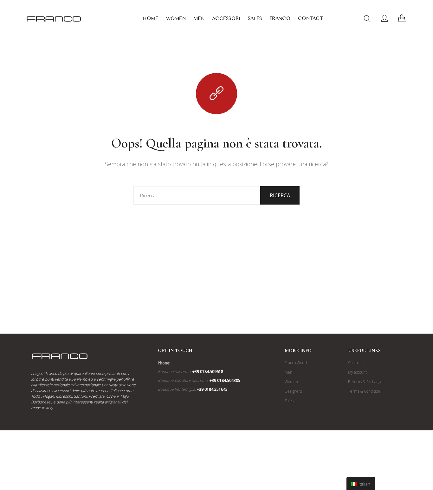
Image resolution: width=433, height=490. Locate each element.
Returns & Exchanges (366, 381)
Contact (310, 19)
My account (357, 372)
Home (150, 19)
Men (198, 19)
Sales (255, 19)
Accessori (226, 19)
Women (176, 19)
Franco (279, 19)
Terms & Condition (364, 391)
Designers (293, 391)
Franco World (296, 362)
